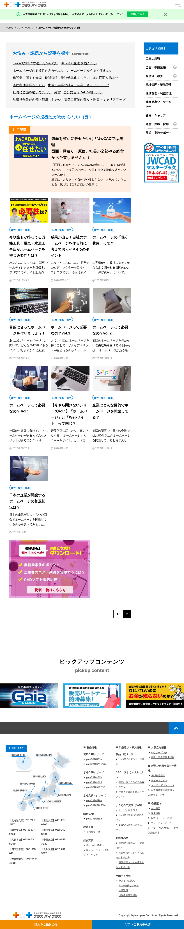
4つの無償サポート (129, 885)
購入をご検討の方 (46, 924)
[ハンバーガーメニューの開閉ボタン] (177, 4)
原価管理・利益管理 (159, 93)
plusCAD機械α (94, 800)
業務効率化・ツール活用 (159, 104)
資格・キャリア (156, 115)
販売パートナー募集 (161, 818)
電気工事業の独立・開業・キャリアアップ (94, 99)
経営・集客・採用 (157, 124)
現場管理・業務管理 (159, 84)
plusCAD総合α (94, 818)
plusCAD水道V (94, 777)
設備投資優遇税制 (128, 895)
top (176, 728)
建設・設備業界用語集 (162, 757)
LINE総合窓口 (158, 775)
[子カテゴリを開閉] (175, 67)
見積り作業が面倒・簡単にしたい (37, 99)
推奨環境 (123, 890)
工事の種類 (153, 58)
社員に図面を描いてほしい (32, 92)
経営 (57, 92)
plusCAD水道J (94, 782)
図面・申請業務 (156, 67)
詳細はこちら (138, 14)
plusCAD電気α (94, 759)
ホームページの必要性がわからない (39, 70)
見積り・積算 (154, 76)
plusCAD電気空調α (96, 763)
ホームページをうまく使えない (89, 70)
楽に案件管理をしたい (29, 85)
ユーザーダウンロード (162, 785)
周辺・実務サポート (159, 132)
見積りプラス (93, 831)
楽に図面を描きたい (107, 78)
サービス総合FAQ (128, 810)
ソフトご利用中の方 (138, 924)
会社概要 (155, 808)
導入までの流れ (127, 880)
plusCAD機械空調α (96, 805)
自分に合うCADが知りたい (83, 92)
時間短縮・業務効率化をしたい (67, 78)
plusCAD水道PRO (95, 787)
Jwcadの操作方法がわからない (35, 63)
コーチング (92, 855)
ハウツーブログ (159, 752)
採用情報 (155, 813)
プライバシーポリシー (162, 822)
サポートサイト (159, 780)
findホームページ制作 (97, 850)
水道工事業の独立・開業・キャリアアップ (78, 85)
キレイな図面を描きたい (79, 63)
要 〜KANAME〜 (95, 845)
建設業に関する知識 (27, 78)
